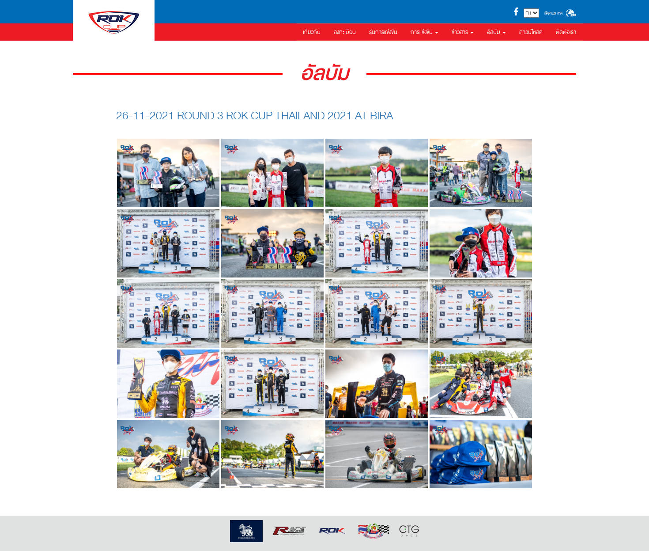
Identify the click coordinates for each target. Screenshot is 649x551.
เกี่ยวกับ (312, 32)
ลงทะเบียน (345, 32)
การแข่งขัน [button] (422, 32)
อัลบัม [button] (494, 32)
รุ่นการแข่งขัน (383, 32)
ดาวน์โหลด (531, 32)
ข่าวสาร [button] (460, 32)
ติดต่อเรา (566, 32)
